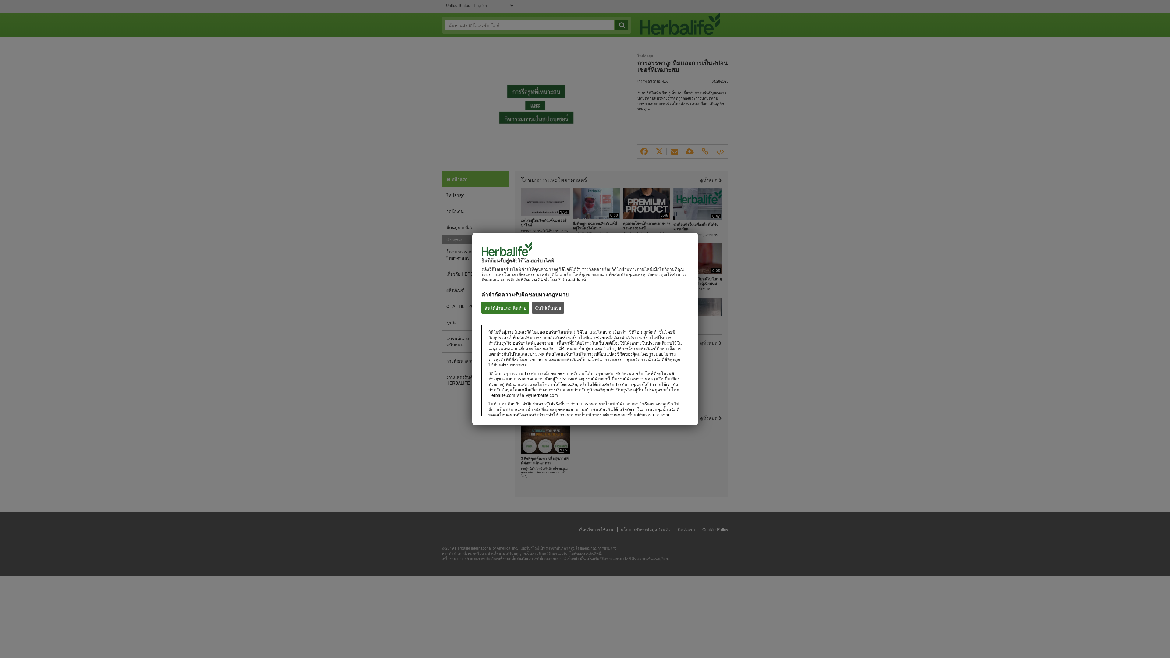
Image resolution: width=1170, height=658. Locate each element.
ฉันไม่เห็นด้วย (548, 308)
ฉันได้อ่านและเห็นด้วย (505, 308)
